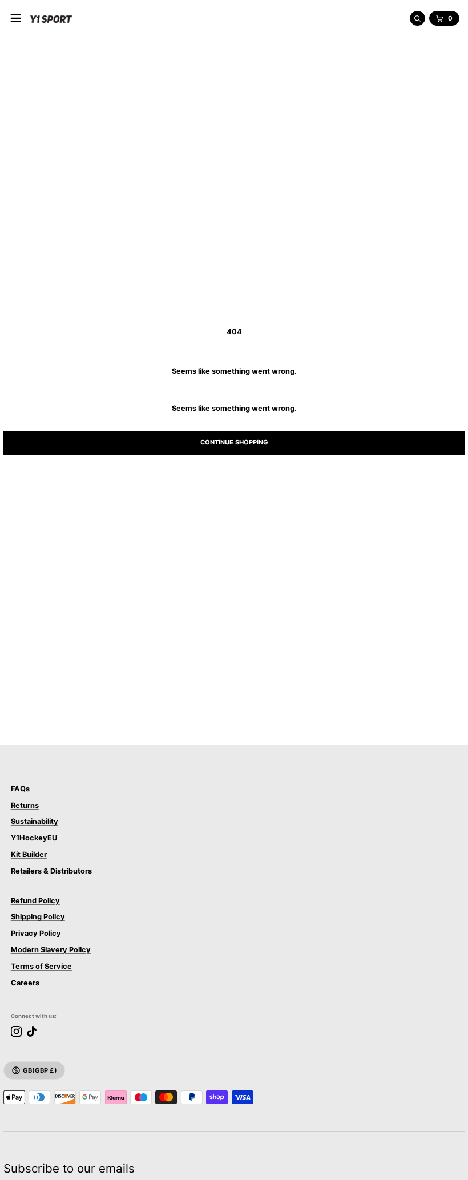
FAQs (20, 789)
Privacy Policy (36, 933)
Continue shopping (234, 442)
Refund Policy (35, 900)
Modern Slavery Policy (51, 949)
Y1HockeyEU (34, 838)
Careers (25, 983)
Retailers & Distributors (51, 871)
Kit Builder (29, 854)
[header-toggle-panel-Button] (16, 18)
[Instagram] (16, 1031)
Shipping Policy (38, 916)
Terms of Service (41, 966)
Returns (25, 805)
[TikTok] (31, 1031)
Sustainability (34, 821)
